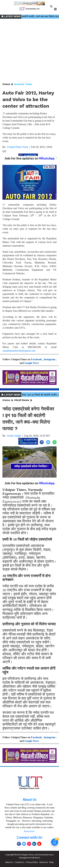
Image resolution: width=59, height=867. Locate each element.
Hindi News (21, 400)
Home (6, 84)
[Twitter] (24, 844)
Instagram (49, 359)
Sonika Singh (14, 435)
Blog (51, 862)
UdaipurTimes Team (17, 147)
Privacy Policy (32, 862)
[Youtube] (39, 844)
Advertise (43, 862)
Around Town (23, 84)
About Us (29, 799)
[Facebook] (19, 844)
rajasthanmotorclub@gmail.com (18, 350)
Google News (31, 363)
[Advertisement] (29, 50)
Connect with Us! (29, 837)
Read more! (29, 831)
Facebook (36, 359)
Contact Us (19, 862)
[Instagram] (29, 844)
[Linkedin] (34, 844)
